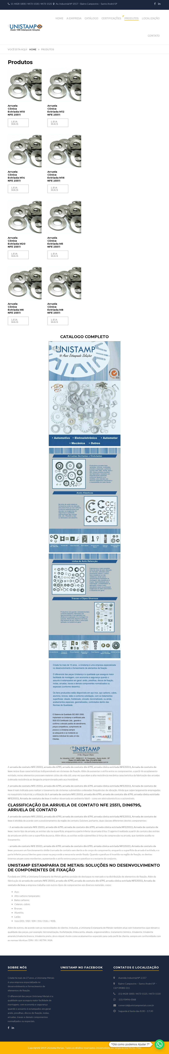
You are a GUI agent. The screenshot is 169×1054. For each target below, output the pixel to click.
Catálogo (91, 18)
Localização (151, 18)
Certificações (111, 18)
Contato (154, 35)
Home (59, 18)
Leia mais (15, 122)
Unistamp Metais (55, 1047)
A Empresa (74, 18)
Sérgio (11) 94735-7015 (128, 1047)
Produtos (131, 18)
